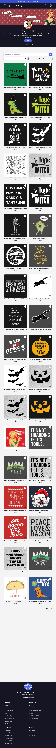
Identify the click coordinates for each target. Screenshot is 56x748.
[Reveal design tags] (25, 84)
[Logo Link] (9, 6)
